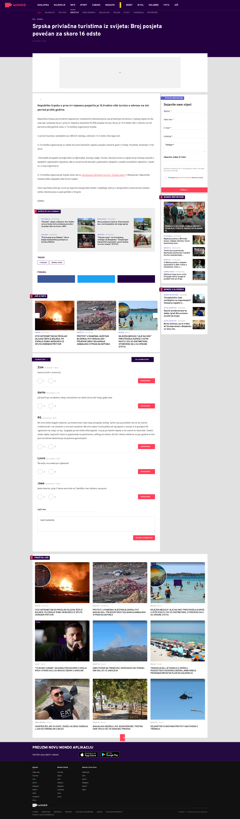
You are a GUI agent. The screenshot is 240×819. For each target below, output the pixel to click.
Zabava (60, 783)
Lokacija (168, 136)
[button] (37, 315)
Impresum (57, 812)
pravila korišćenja (185, 178)
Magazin (35, 786)
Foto (34, 800)
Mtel (34, 793)
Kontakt (68, 812)
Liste (59, 797)
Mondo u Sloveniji (174, 289)
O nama (35, 812)
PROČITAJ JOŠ (41, 558)
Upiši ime (42, 509)
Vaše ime (169, 120)
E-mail (167, 128)
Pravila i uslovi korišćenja (43, 815)
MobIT (35, 790)
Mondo (35, 767)
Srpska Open (57, 263)
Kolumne (35, 797)
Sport (34, 783)
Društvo (40, 19)
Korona (35, 776)
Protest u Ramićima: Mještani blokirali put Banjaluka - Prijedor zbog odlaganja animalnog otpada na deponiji (93, 340)
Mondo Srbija (62, 767)
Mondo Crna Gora (89, 767)
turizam (43, 263)
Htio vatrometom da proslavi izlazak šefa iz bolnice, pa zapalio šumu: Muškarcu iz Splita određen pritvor (51, 340)
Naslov (168, 111)
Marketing (46, 812)
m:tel (186, 812)
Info (33, 19)
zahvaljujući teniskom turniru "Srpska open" (103, 174)
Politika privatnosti (114, 812)
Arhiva (99, 812)
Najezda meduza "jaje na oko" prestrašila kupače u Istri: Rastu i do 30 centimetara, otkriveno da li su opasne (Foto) (135, 341)
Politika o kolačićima (84, 812)
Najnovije (36, 772)
